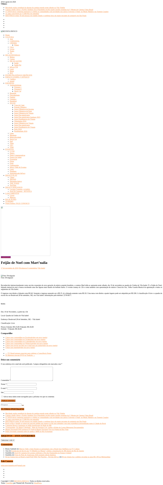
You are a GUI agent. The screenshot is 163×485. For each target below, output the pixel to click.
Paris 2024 (18, 129)
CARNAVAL (15, 41)
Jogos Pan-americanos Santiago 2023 (27, 117)
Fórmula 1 (17, 87)
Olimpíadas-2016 (20, 121)
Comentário (5, 380)
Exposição (13, 159)
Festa (11, 163)
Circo (12, 47)
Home (7, 35)
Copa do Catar (19, 105)
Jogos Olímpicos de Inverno (24, 109)
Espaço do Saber (16, 157)
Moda (12, 71)
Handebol (13, 101)
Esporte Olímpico (20, 107)
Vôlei (12, 147)
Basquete (13, 93)
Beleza (12, 57)
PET (11, 73)
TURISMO (9, 201)
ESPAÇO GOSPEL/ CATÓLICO (17, 77)
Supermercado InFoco (17, 173)
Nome (4, 384)
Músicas (13, 197)
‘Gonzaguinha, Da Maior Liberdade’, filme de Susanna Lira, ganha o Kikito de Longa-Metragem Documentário (44, 427)
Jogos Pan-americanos (22, 115)
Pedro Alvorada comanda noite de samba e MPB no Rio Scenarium (28, 431)
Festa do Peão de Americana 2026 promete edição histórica (35, 455)
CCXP (12, 151)
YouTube (13, 185)
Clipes (12, 177)
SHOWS (13, 179)
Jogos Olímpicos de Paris (23, 111)
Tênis (12, 143)
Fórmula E (18, 89)
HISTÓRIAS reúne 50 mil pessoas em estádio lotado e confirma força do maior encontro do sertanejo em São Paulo (45, 16)
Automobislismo (15, 85)
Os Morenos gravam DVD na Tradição (20, 355)
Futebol (12, 97)
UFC (11, 145)
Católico (13, 79)
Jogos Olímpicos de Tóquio (23, 113)
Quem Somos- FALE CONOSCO (17, 203)
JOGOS (12, 103)
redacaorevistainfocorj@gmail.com (13, 465)
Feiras (12, 161)
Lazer (12, 69)
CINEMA (13, 43)
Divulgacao (23, 268)
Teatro (12, 51)
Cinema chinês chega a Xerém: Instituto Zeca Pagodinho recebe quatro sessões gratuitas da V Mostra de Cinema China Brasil (49, 10)
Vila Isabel (41, 268)
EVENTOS (9, 149)
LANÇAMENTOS (12, 193)
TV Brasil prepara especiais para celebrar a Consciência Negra (28, 353)
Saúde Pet (17, 65)
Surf (11, 141)
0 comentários (32, 268)
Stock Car (17, 91)
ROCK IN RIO (10, 199)
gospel (12, 81)
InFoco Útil (14, 67)
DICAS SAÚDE (16, 61)
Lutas (12, 133)
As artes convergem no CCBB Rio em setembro (22, 14)
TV (11, 53)
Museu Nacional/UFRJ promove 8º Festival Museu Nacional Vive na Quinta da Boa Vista (36, 429)
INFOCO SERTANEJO (14, 187)
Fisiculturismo (15, 95)
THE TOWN (14, 183)
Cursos (12, 59)
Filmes (16, 45)
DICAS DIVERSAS (12, 55)
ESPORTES (9, 83)
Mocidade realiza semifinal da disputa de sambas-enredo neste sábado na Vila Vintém (35, 8)
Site (2, 392)
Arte (11, 39)
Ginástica (13, 99)
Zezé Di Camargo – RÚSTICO (21, 191)
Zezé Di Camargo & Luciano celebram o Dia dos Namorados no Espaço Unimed (43, 453)
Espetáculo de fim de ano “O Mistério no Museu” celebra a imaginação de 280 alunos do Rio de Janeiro (47, 451)
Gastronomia (14, 165)
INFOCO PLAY (11, 175)
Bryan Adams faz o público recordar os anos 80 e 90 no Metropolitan (86, 457)
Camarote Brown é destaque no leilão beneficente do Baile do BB (28, 425)
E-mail (4, 388)
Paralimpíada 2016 (20, 131)
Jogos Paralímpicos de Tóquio (24, 119)
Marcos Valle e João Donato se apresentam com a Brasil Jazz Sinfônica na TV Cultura (49, 449)
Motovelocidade (15, 137)
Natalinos (13, 171)
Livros (12, 49)
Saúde (16, 63)
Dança (12, 153)
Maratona (13, 135)
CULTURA (9, 37)
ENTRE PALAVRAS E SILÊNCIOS (18, 75)
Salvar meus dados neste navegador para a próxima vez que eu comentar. (29, 397)
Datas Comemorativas (17, 155)
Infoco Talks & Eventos (18, 167)
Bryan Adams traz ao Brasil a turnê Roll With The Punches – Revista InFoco (32, 457)
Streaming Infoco (16, 181)
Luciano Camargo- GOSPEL (20, 189)
